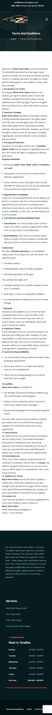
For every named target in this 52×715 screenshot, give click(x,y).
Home (13, 39)
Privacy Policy (40, 709)
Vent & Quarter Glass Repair (18, 626)
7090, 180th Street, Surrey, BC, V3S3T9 (27, 6)
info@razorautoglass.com (26, 2)
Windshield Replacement (16, 608)
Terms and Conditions (15, 709)
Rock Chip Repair (13, 614)
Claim (29, 709)
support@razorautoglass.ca (19, 509)
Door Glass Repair (14, 620)
